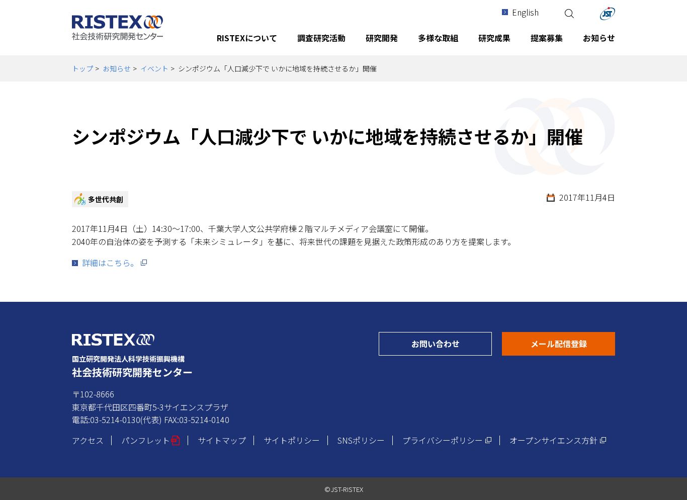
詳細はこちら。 (114, 263)
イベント (154, 68)
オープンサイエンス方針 (558, 440)
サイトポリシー (292, 440)
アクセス (88, 440)
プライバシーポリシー (447, 440)
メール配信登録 (573, 343)
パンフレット (150, 440)
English (525, 12)
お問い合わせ (451, 343)
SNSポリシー (361, 440)
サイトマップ (222, 440)
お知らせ (117, 68)
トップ (82, 68)
